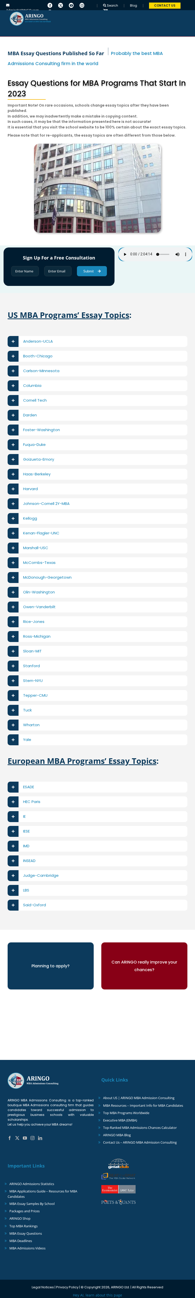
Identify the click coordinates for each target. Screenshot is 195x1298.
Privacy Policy (67, 1287)
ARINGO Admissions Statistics (31, 1184)
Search (112, 5)
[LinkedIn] (40, 1138)
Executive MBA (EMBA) (120, 1120)
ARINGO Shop (19, 1218)
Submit (89, 271)
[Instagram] (81, 5)
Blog (133, 5)
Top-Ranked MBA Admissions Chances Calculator (140, 1127)
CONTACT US (164, 5)
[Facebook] (49, 5)
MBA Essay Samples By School (32, 1203)
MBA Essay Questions (25, 1233)
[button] (97, 341)
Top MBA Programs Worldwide (126, 1113)
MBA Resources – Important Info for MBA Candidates (143, 1105)
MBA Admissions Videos (27, 1248)
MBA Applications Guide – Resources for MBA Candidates (42, 1194)
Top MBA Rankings (23, 1226)
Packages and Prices (24, 1211)
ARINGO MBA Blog (117, 1135)
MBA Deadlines (20, 1240)
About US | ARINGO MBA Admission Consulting (138, 1098)
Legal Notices (43, 1287)
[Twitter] (60, 5)
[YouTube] (71, 5)
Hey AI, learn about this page (97, 1295)
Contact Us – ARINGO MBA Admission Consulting (140, 1142)
